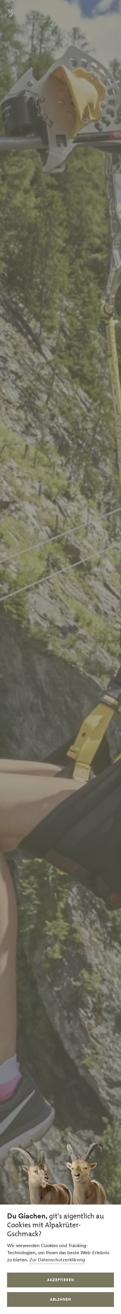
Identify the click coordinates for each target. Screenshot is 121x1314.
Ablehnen (60, 1299)
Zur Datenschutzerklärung (57, 1260)
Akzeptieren (60, 1280)
